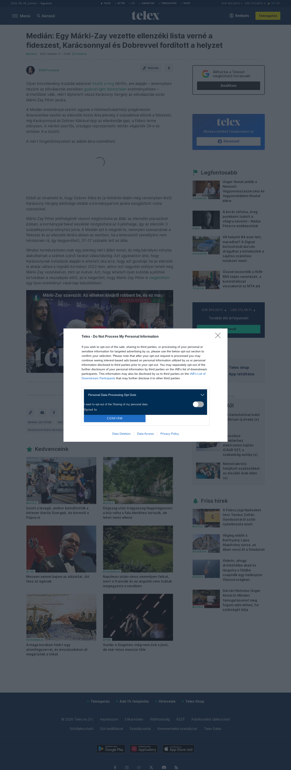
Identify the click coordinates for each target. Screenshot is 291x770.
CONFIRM (115, 418)
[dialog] (145, 385)
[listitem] (144, 395)
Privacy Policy (169, 433)
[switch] (198, 404)
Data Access (145, 433)
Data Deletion (121, 433)
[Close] (219, 337)
